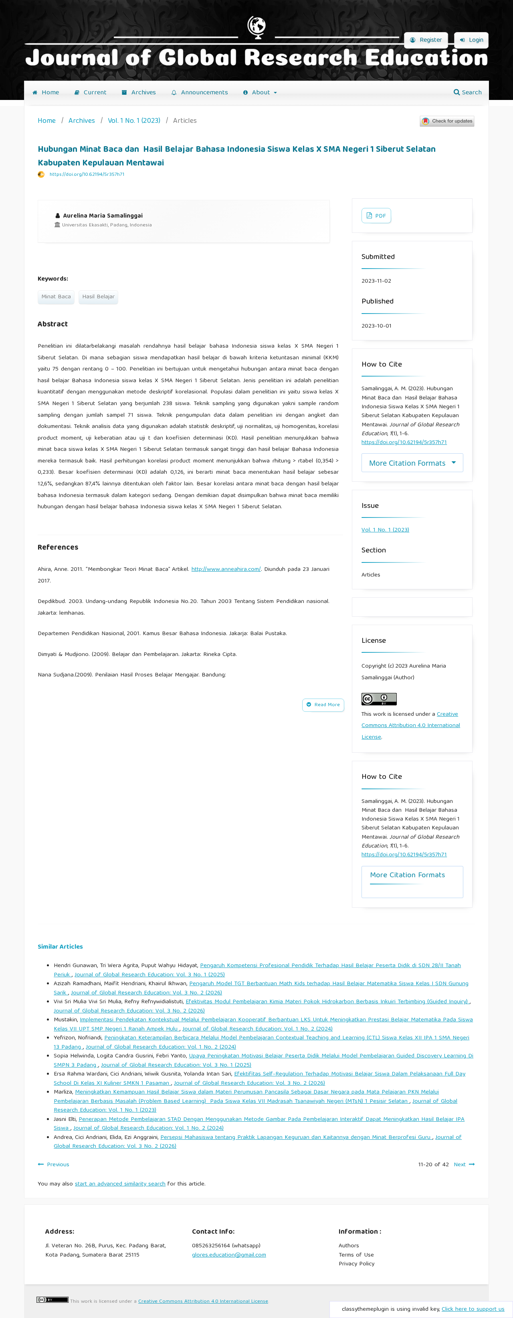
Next (460, 1165)
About (261, 93)
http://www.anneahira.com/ (226, 569)
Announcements (203, 93)
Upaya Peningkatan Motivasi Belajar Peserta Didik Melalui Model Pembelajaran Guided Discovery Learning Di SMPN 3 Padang (263, 1061)
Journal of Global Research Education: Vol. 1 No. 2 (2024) (257, 1029)
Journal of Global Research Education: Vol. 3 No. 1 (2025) (150, 975)
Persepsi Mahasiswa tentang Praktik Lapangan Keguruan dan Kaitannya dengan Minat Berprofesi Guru (296, 1138)
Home (49, 93)
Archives (142, 93)
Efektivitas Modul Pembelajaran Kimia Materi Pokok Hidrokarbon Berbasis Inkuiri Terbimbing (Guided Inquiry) (328, 1002)
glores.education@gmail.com (229, 1255)
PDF (380, 216)
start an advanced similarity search (120, 1184)
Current (94, 93)
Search (471, 93)
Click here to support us (473, 1309)
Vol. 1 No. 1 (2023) (134, 121)
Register (430, 40)
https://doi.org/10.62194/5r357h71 (87, 174)
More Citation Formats (407, 463)
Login (475, 40)
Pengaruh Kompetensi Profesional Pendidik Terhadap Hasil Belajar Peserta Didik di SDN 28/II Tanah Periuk (257, 970)
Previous (58, 1165)
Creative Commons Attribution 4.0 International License (411, 726)
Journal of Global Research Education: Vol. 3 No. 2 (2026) (146, 993)
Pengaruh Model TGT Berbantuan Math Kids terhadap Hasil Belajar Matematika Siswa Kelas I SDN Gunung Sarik (261, 988)
